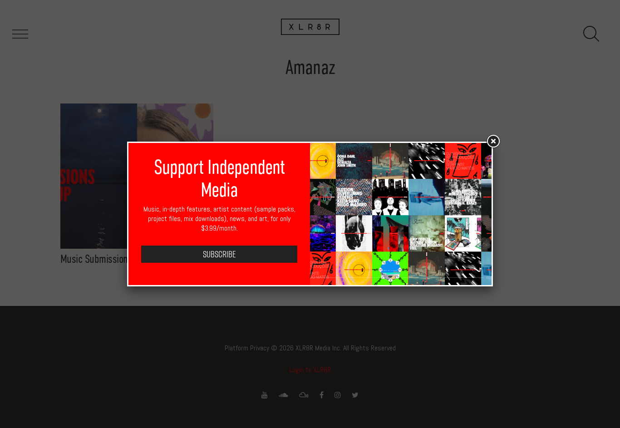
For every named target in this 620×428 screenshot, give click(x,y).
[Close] (493, 141)
